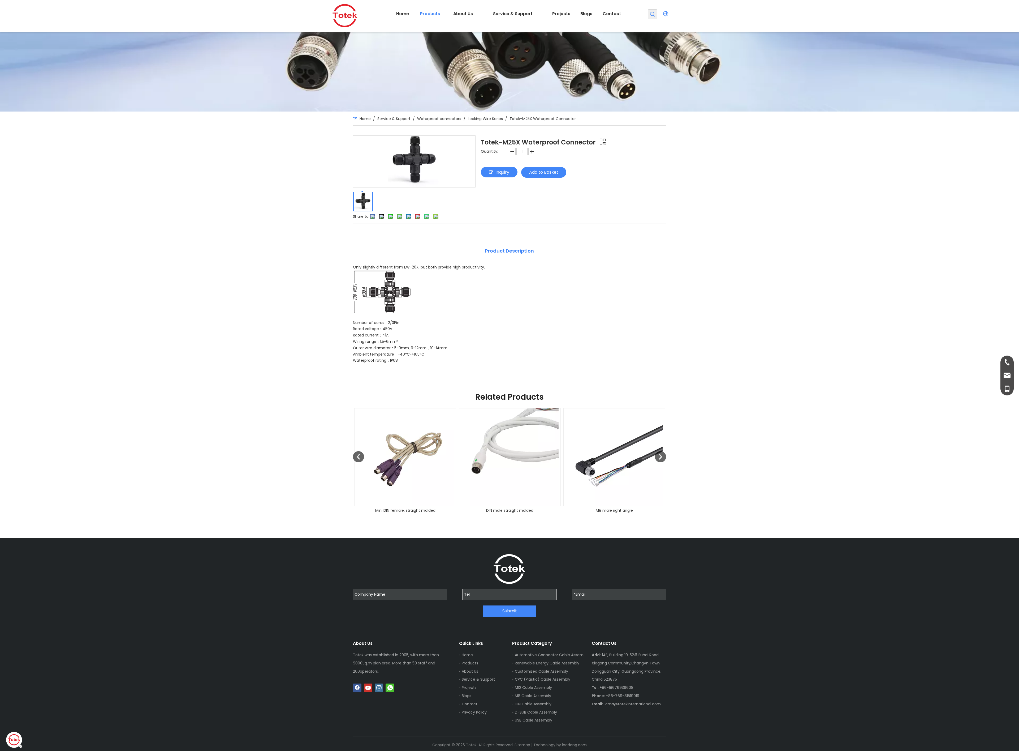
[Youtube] (368, 688)
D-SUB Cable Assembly (536, 712)
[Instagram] (379, 688)
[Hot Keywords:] (652, 14)
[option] (405, 461)
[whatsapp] (390, 688)
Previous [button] (358, 456)
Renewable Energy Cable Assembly (547, 663)
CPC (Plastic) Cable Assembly (542, 679)
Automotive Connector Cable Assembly (552, 655)
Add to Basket (543, 172)
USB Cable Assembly (533, 720)
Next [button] (660, 456)
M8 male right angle (614, 510)
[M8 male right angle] (614, 457)
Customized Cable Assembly (541, 671)
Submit (509, 611)
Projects (469, 687)
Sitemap (522, 745)
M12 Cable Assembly (533, 687)
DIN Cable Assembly (533, 704)
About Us (470, 671)
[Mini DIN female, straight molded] (405, 457)
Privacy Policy (474, 712)
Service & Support (478, 679)
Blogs (466, 695)
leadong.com (574, 745)
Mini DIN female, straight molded (405, 510)
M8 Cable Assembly (533, 695)
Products (470, 663)
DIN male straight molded (509, 510)
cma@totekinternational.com (633, 704)
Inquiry (502, 172)
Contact (469, 704)
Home (467, 655)
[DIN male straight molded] (509, 457)
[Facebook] (357, 688)
